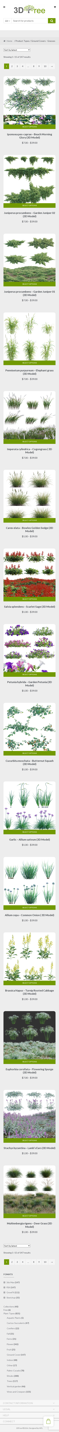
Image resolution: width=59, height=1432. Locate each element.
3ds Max (10, 1282)
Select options (29, 127)
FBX (8, 1287)
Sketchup (11, 1297)
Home (9, 41)
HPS (40, 1428)
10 (45, 66)
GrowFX (10, 1292)
